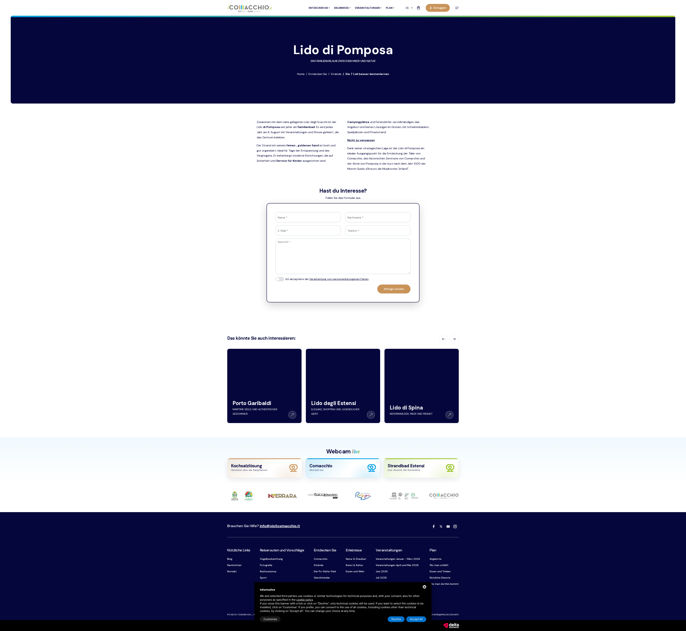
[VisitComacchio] (249, 8)
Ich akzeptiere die (327, 279)
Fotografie (266, 565)
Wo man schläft (439, 565)
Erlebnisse (341, 7)
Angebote (435, 558)
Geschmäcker (322, 577)
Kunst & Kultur (354, 565)
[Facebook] (433, 526)
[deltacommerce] (451, 625)
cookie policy (304, 599)
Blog (229, 558)
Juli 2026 (381, 577)
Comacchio (320, 558)
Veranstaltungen (367, 7)
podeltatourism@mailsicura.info (440, 614)
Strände (336, 74)
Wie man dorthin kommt (444, 583)
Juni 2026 (382, 571)
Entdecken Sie (318, 7)
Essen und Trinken (440, 571)
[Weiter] (454, 339)
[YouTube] (448, 526)
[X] (440, 526)
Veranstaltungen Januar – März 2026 (398, 558)
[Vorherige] (443, 339)
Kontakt (232, 571)
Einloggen (439, 8)
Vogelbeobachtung (271, 558)
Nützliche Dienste (440, 577)
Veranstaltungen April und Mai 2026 (397, 565)
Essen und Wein (355, 571)
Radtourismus (268, 571)
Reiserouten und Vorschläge (282, 550)
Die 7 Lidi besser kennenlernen (367, 74)
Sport (263, 577)
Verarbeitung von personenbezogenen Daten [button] (339, 279)
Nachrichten (234, 565)
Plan (389, 7)
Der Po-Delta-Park (325, 571)
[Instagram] (455, 526)
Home (301, 74)
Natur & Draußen (356, 558)
